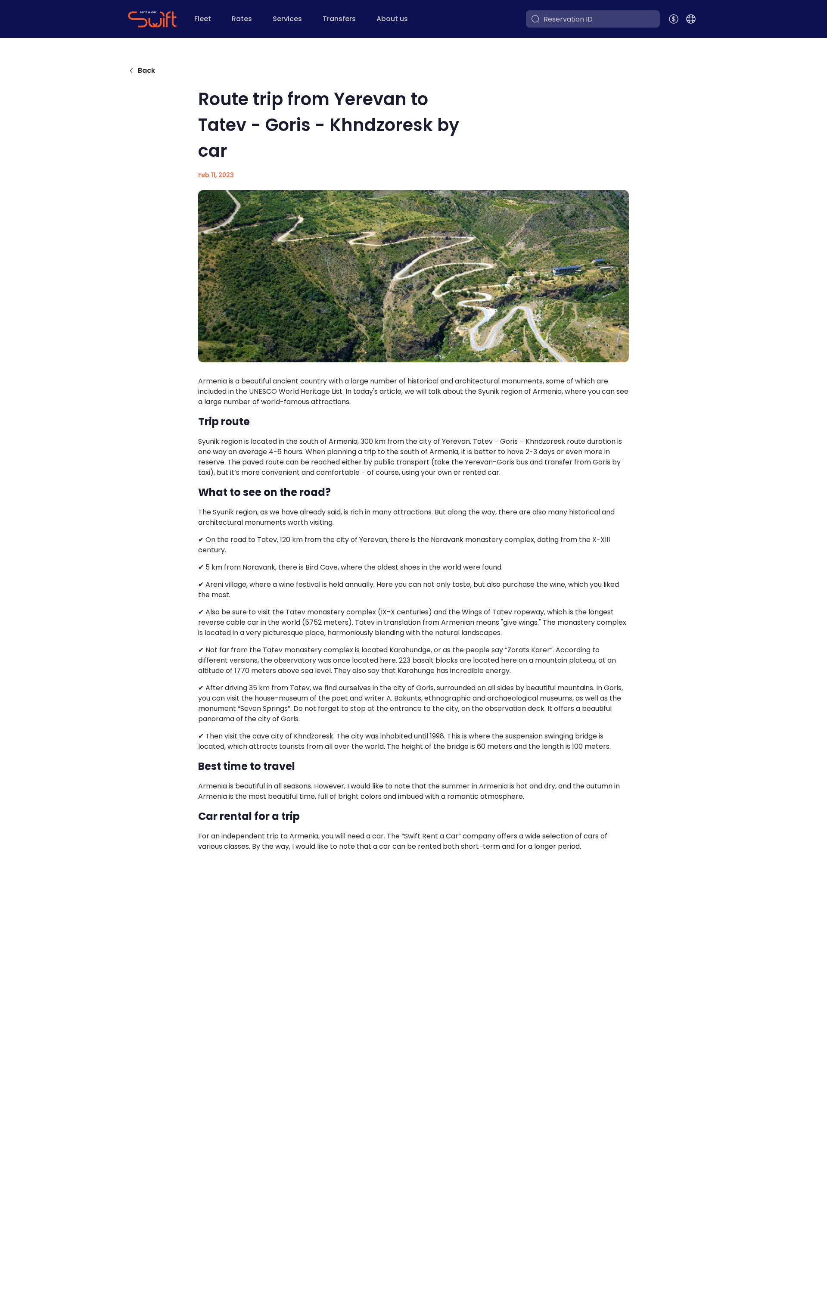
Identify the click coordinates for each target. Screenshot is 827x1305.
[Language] (691, 19)
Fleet (202, 19)
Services (287, 19)
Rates (242, 19)
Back (146, 70)
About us (392, 19)
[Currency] (673, 19)
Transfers (339, 19)
